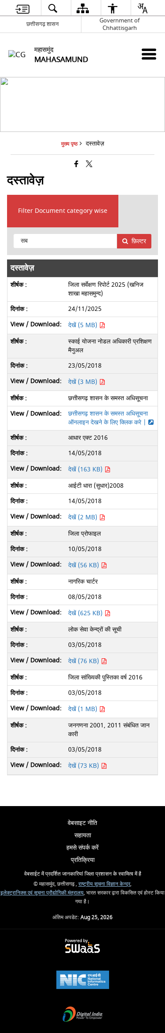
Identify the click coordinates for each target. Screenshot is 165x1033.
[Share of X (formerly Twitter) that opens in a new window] (89, 164)
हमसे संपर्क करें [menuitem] (82, 847)
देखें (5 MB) (83, 325)
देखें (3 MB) (83, 382)
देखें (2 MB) (83, 517)
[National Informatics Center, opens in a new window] (83, 981)
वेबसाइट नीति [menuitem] (82, 823)
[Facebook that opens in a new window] (76, 164)
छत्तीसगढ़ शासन (42, 24)
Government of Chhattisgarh (119, 24)
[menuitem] (22, 8)
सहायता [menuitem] (82, 835)
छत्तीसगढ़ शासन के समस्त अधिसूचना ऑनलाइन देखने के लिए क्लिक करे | (108, 418)
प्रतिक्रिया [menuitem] (83, 860)
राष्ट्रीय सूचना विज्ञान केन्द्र (104, 884)
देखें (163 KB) (86, 469)
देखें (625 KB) (86, 613)
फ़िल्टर (139, 241)
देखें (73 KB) (84, 765)
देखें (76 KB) (84, 661)
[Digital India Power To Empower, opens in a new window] (83, 1015)
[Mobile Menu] (149, 54)
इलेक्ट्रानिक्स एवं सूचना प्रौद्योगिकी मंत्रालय (42, 893)
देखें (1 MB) (83, 709)
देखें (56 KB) (84, 565)
